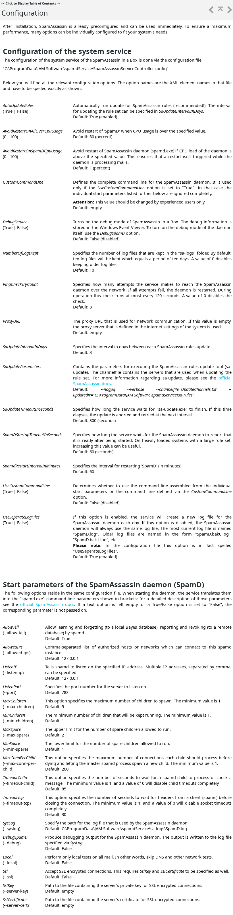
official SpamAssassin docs (47, 604)
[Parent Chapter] (220, 11)
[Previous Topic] (211, 11)
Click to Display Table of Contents (31, 3)
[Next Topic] (229, 11)
